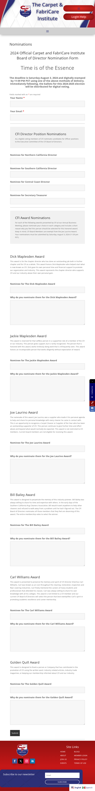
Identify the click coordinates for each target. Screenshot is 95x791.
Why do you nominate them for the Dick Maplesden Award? (43, 297)
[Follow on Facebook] (14, 761)
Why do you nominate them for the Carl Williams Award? (42, 623)
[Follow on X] (20, 761)
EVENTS (63, 763)
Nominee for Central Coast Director (30, 181)
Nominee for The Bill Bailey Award (29, 525)
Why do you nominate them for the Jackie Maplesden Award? (44, 373)
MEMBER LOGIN (80, 755)
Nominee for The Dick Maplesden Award (32, 283)
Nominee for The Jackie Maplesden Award (33, 360)
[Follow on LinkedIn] (32, 761)
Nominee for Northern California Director (33, 154)
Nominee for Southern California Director (33, 168)
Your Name (17, 97)
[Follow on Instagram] (26, 761)
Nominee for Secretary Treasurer (28, 195)
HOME (62, 751)
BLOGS (77, 751)
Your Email (17, 111)
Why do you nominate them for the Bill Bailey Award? (40, 538)
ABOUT (63, 755)
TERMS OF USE (80, 763)
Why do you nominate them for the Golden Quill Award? (41, 697)
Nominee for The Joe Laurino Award (30, 442)
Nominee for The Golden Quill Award (30, 683)
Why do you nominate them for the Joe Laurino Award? (41, 456)
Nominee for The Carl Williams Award (31, 610)
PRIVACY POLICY (80, 759)
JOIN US (63, 759)
